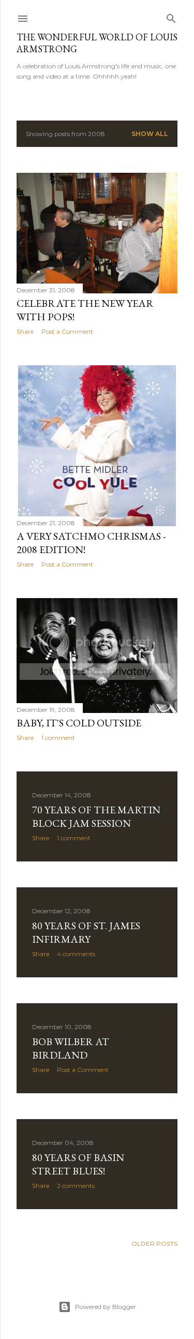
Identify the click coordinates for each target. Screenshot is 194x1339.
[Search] (171, 16)
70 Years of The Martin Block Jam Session (96, 816)
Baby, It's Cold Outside (79, 723)
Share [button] (25, 331)
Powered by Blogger (105, 1307)
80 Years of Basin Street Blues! (78, 1164)
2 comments (76, 1185)
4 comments (76, 954)
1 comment (58, 737)
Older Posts (154, 1243)
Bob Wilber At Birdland (70, 1048)
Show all (149, 134)
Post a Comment (67, 331)
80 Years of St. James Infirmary (86, 932)
